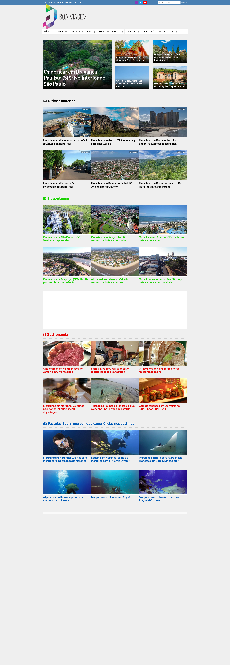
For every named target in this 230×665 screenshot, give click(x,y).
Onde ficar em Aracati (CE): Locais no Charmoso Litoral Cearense (129, 83)
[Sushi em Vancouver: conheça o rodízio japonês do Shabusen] (115, 353)
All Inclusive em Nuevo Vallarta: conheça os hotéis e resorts (110, 281)
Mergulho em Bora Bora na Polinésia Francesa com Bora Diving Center (160, 459)
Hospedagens (58, 198)
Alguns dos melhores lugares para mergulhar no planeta (63, 499)
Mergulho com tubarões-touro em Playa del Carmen (159, 499)
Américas (75, 31)
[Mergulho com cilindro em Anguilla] (115, 482)
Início (47, 31)
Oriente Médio (150, 31)
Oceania (131, 31)
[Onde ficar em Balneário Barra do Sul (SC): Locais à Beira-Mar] (67, 122)
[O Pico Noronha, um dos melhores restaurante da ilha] (163, 353)
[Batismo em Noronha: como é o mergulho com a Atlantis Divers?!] (115, 442)
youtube (145, 2)
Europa (116, 31)
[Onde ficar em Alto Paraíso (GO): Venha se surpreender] (67, 220)
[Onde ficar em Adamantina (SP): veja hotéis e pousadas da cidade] (163, 262)
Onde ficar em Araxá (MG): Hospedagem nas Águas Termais (169, 85)
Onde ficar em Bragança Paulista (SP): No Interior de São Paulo (74, 78)
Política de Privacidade (73, 2)
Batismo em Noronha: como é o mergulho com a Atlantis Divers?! (111, 459)
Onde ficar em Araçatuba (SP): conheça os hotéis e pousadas (109, 239)
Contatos (52, 2)
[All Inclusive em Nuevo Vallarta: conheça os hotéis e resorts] (115, 262)
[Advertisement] (144, 17)
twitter (141, 2)
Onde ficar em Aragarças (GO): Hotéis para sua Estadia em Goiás (65, 281)
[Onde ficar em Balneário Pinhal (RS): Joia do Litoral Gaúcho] (115, 165)
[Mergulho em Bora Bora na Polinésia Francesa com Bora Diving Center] (163, 442)
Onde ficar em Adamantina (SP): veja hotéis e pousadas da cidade (161, 281)
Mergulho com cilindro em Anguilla (112, 497)
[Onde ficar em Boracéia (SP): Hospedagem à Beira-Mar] (67, 165)
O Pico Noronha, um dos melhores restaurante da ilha (159, 370)
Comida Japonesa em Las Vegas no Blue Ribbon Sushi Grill (159, 407)
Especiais (168, 31)
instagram (136, 2)
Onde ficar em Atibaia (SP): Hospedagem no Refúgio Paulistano (167, 57)
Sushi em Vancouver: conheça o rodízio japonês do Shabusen (110, 370)
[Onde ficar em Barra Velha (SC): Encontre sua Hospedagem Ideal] (163, 122)
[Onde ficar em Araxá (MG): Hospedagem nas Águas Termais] (170, 79)
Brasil (102, 31)
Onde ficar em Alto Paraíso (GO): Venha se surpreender (62, 239)
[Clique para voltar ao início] (66, 17)
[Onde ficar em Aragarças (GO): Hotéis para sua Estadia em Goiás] (67, 262)
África (59, 31)
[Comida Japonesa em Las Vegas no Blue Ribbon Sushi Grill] (163, 390)
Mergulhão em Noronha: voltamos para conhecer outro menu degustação (63, 409)
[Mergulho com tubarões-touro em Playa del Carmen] (163, 482)
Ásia (89, 31)
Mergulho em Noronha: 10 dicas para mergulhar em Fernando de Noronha (65, 459)
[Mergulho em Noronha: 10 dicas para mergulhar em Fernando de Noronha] (67, 442)
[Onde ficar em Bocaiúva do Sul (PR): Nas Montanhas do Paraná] (163, 165)
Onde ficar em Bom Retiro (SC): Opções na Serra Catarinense (131, 58)
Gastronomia (57, 334)
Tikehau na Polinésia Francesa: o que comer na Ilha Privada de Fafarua (113, 407)
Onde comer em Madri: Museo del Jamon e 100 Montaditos (63, 370)
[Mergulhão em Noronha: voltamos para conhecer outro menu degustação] (67, 390)
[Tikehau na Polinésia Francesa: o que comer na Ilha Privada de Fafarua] (115, 390)
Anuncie (60, 2)
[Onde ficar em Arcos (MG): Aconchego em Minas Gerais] (115, 122)
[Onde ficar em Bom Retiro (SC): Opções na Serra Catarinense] (132, 53)
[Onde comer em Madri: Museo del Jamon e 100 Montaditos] (67, 353)
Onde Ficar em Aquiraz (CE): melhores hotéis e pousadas (161, 239)
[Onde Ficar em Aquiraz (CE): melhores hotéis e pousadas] (163, 220)
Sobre (44, 2)
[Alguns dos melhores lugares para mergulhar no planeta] (67, 482)
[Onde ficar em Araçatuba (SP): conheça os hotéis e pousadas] (115, 220)
